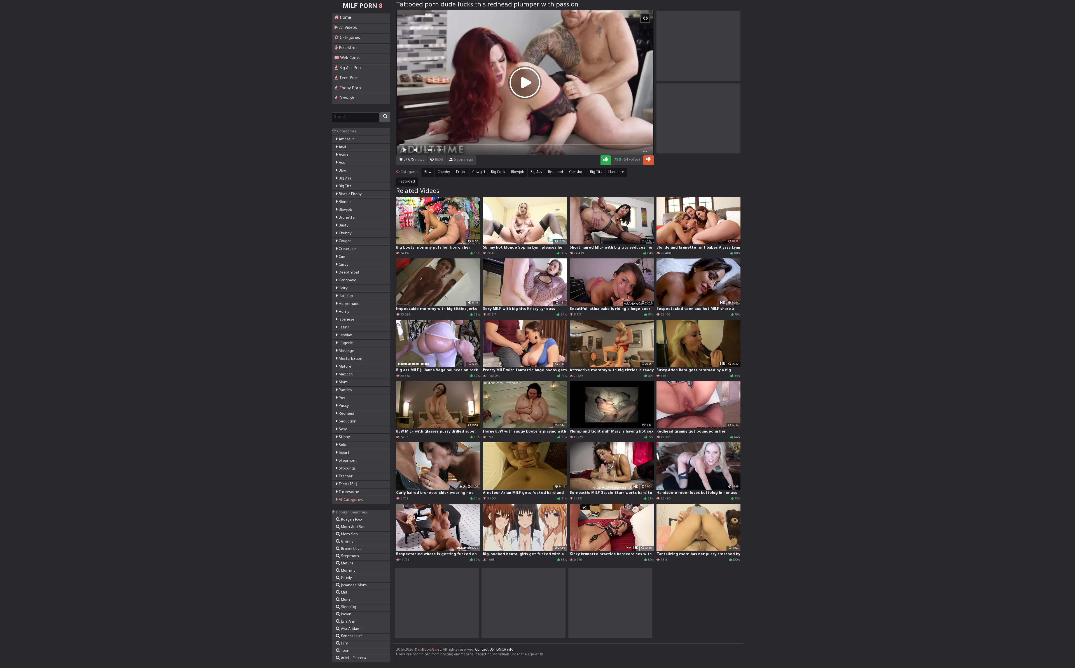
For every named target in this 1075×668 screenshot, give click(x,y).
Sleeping (348, 607)
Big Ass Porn (350, 68)
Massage (346, 351)
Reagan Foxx (351, 520)
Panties (345, 390)
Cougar (344, 241)
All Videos (347, 28)
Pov (341, 398)
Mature (344, 367)
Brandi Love (351, 549)
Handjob (345, 296)
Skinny (344, 437)
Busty (343, 226)
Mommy (348, 571)
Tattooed (407, 182)
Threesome (348, 492)
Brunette (346, 218)
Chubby (345, 234)
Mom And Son (353, 527)
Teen (344, 651)
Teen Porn (348, 78)
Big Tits (345, 186)
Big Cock (498, 172)
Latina (343, 328)
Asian (343, 155)
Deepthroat (348, 273)
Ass (341, 163)
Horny (343, 312)
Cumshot (576, 172)
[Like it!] (605, 160)
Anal (342, 147)
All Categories (350, 500)
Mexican (345, 375)
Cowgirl (478, 172)
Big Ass (344, 179)
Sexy (342, 430)
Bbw (342, 171)
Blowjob (346, 99)
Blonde (344, 202)
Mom (343, 382)
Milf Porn (362, 6)
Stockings (347, 469)
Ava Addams (351, 629)
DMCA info (504, 650)
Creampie (347, 249)
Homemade (348, 304)
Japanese (346, 320)
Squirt (343, 453)
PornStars (347, 48)
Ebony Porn (349, 89)
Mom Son (349, 534)
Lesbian (345, 335)
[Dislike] (648, 160)
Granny (347, 542)
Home (345, 18)
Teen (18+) (347, 484)
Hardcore (616, 172)
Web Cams (349, 58)
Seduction (347, 422)
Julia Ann (347, 622)
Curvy (343, 265)
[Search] (385, 117)
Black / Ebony (350, 194)
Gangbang (347, 281)
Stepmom (347, 461)
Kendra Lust (351, 636)
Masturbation (350, 359)
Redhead (346, 414)
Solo (342, 445)
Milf (343, 593)
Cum (342, 257)
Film (344, 644)
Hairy (343, 288)
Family (346, 578)
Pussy (343, 406)
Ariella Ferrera (353, 658)
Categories (349, 38)
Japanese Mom (353, 585)
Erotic (461, 172)
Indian (345, 615)
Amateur (346, 139)
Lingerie (345, 343)
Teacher (345, 477)
